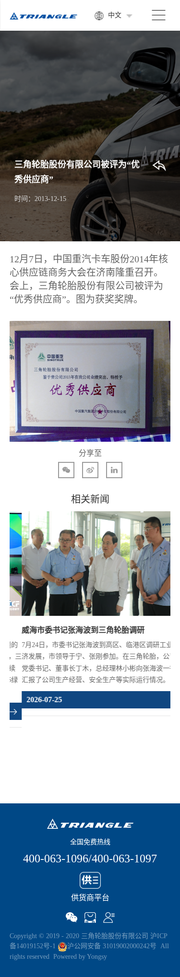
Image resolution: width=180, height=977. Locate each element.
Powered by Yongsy (80, 956)
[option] (90, 610)
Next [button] (165, 646)
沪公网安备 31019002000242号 (111, 946)
